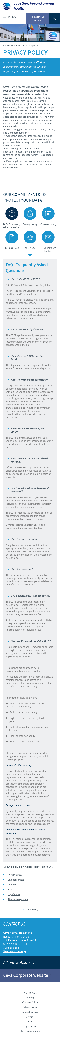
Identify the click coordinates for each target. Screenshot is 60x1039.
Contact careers (16, 879)
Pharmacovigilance (18, 899)
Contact (12, 884)
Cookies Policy (30, 1002)
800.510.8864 (11, 948)
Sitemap (30, 997)
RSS (10, 889)
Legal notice (14, 894)
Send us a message (14, 951)
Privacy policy (15, 875)
